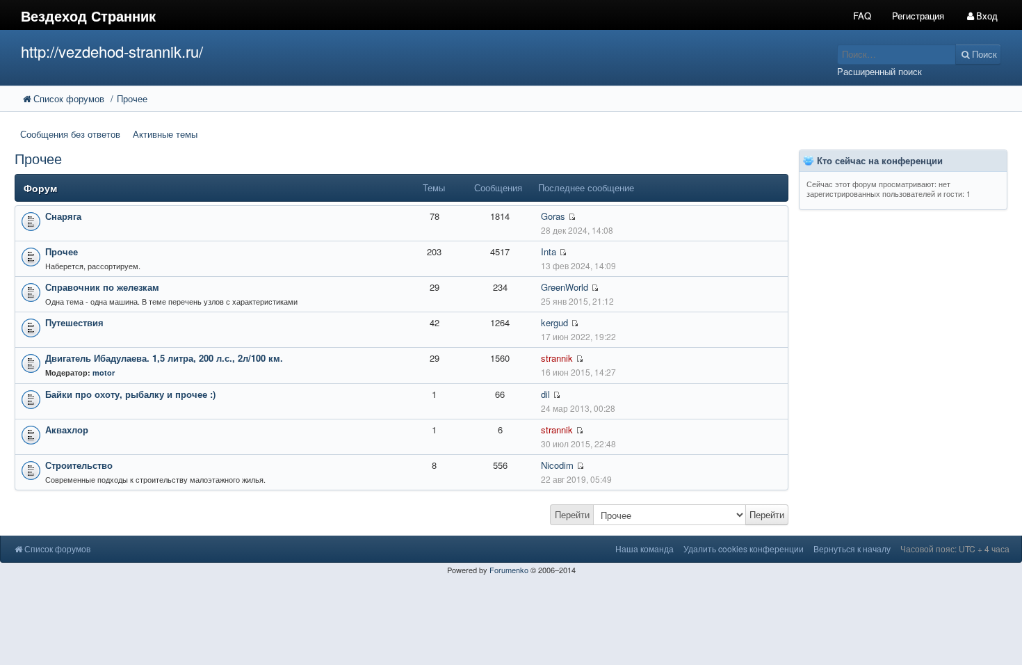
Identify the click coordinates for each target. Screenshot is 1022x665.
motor (103, 372)
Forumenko (508, 569)
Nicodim (557, 465)
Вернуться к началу (852, 548)
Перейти (572, 514)
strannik (557, 357)
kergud (554, 322)
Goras (553, 216)
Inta (548, 251)
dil (545, 394)
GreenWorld (564, 287)
